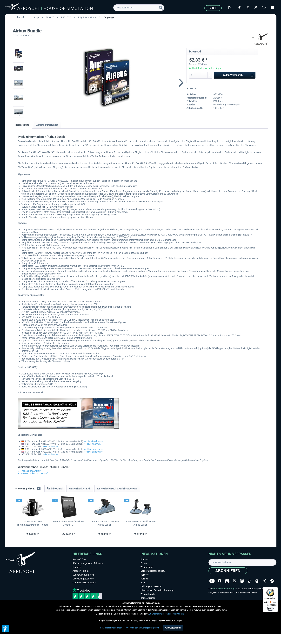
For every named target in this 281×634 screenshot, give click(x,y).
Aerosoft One (79, 559)
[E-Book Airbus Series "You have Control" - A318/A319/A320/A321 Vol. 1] (68, 507)
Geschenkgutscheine (83, 578)
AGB (142, 582)
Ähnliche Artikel (54, 488)
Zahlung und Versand (151, 586)
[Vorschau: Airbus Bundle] (18, 53)
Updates (77, 567)
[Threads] (257, 581)
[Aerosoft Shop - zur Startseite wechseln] (49, 7)
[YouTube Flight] (211, 581)
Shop (213, 8)
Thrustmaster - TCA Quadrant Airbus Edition (105, 523)
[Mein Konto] (256, 7)
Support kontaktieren (83, 574)
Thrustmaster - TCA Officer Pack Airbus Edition (140, 523)
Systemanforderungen (47, 125)
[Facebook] (219, 581)
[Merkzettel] (248, 7)
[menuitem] (138, 7)
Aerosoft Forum (80, 571)
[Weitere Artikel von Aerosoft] (260, 39)
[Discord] (227, 581)
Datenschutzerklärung (223, 588)
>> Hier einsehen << (93, 441)
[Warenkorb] (264, 7)
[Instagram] (242, 581)
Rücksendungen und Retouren (88, 563)
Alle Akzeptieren (173, 627)
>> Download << (50, 446)
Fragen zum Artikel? (30, 471)
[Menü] (276, 589)
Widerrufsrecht (147, 594)
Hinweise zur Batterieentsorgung (157, 590)
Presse (143, 563)
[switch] (270, 609)
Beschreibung (22, 125)
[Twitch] (234, 581)
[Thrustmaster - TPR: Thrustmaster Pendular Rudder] (32, 507)
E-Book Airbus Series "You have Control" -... (68, 523)
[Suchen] (160, 7)
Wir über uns (146, 567)
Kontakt (144, 559)
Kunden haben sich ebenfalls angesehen (117, 488)
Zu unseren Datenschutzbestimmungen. (166, 614)
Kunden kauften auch (80, 488)
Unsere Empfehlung (27, 488)
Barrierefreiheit (147, 598)
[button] (5, 628)
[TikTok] (249, 581)
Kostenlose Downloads (84, 582)
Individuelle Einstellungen (111, 628)
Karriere (144, 574)
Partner (144, 578)
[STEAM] (272, 581)
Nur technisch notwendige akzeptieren (142, 628)
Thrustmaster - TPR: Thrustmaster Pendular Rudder (32, 523)
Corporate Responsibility (152, 571)
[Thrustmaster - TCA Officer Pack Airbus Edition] (140, 507)
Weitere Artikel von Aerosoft (34, 473)
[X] (264, 581)
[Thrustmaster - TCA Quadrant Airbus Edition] (104, 507)
